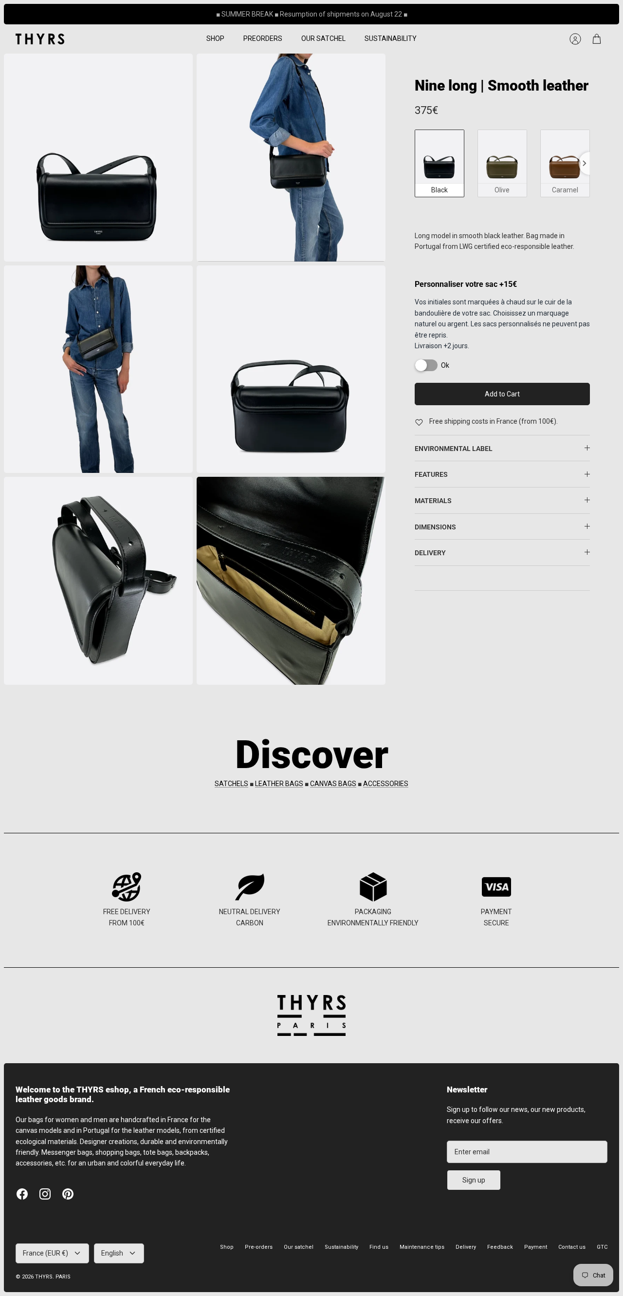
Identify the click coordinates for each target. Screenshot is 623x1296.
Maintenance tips (422, 1247)
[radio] (439, 163)
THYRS (44, 1277)
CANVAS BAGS (333, 784)
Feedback (500, 1247)
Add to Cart (502, 394)
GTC (602, 1247)
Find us (378, 1247)
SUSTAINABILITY (391, 38)
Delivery (466, 1247)
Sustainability (341, 1247)
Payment (535, 1247)
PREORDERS (262, 38)
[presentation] (584, 163)
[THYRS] (40, 39)
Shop (227, 1247)
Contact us (572, 1247)
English (112, 1253)
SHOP (215, 38)
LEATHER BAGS (279, 784)
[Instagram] (45, 1193)
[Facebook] (22, 1193)
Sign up (473, 1180)
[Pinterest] (67, 1193)
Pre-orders (259, 1247)
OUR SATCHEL (323, 38)
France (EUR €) (45, 1253)
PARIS (63, 1277)
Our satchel (298, 1247)
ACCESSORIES (385, 784)
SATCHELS (231, 784)
